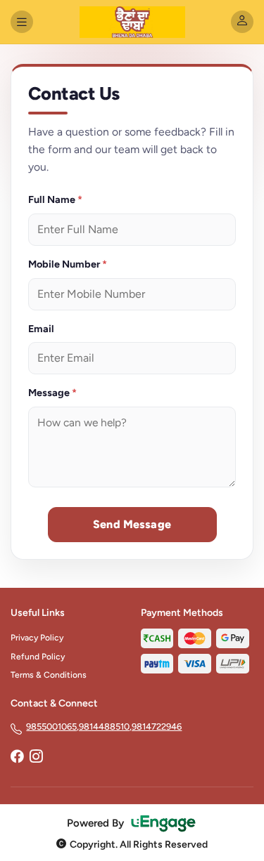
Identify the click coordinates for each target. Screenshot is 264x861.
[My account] (242, 22)
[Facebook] (17, 758)
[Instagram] (36, 758)
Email (41, 328)
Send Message (132, 524)
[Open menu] (22, 22)
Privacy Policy (37, 638)
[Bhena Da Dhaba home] (132, 22)
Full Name (55, 199)
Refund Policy (38, 657)
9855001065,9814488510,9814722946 (104, 726)
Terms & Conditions (49, 675)
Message (52, 392)
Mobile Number (67, 264)
